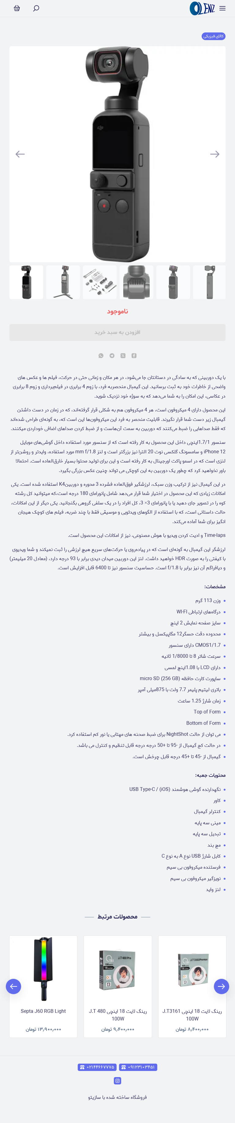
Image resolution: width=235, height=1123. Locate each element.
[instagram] (117, 1080)
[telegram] (112, 356)
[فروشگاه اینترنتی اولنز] (202, 8)
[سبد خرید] (16, 8)
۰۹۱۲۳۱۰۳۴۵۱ (141, 1067)
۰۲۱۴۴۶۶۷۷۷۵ (100, 1067)
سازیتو (94, 1097)
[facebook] (134, 356)
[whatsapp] (101, 356)
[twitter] (123, 356)
